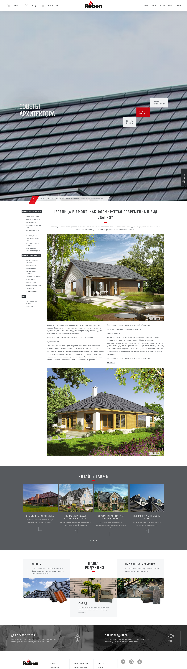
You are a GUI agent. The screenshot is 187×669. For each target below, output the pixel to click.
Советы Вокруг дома (159, 103)
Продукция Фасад (80, 667)
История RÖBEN (56, 667)
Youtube (139, 661)
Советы (100, 667)
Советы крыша (129, 122)
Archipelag (111, 362)
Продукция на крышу (81, 663)
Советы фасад (143, 112)
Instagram (131, 661)
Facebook (123, 661)
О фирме (53, 663)
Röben (42, 199)
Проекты (101, 663)
